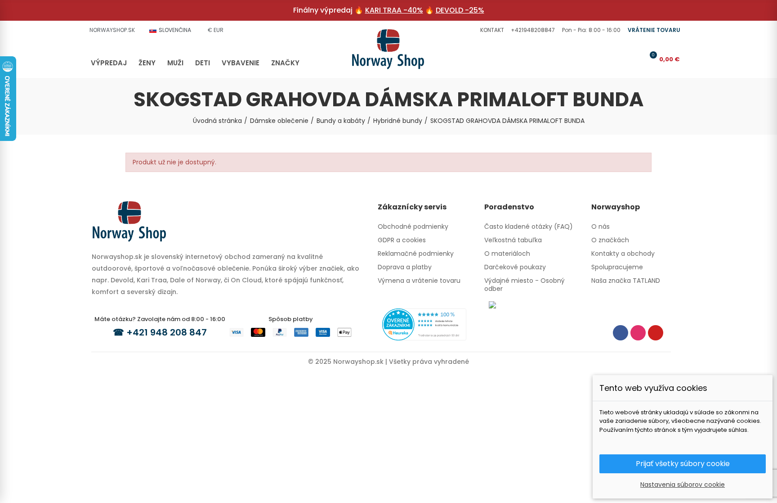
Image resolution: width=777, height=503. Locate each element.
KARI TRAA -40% (394, 10)
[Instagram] (638, 332)
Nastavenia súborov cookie (682, 484)
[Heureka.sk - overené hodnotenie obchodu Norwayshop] (424, 323)
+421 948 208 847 (166, 332)
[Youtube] (655, 332)
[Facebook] (620, 332)
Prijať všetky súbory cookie (683, 463)
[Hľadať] (620, 59)
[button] (491, 30)
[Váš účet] (635, 59)
